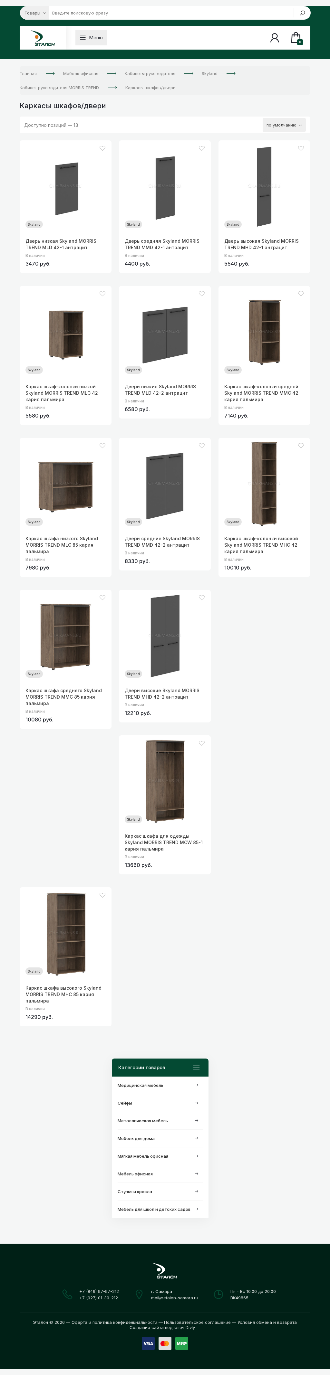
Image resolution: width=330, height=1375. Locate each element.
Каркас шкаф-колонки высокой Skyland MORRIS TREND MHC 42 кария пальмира (261, 545)
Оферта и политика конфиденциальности (114, 1322)
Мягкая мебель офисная (143, 1156)
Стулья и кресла (135, 1191)
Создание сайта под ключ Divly (162, 1327)
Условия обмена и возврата (267, 1322)
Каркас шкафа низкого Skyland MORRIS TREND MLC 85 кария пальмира (61, 545)
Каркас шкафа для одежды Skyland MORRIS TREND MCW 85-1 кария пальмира (164, 842)
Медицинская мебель (140, 1085)
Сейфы (125, 1103)
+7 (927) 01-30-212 (98, 1297)
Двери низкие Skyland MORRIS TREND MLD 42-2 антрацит (160, 390)
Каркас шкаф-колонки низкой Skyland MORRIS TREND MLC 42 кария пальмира (61, 393)
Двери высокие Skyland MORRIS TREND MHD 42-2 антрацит (162, 694)
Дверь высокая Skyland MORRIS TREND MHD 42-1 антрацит (261, 244)
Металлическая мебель (143, 1120)
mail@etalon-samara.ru (174, 1297)
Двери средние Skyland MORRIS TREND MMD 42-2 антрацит (162, 542)
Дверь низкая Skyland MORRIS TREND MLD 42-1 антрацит (60, 244)
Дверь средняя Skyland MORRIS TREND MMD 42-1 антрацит (162, 244)
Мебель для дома (136, 1138)
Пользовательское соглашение (197, 1322)
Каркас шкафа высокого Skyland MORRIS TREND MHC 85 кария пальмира (63, 994)
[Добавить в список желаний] (102, 148)
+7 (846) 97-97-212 (99, 1291)
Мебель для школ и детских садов (154, 1209)
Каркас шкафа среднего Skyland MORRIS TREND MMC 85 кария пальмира (63, 697)
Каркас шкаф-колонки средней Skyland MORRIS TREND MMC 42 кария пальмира (261, 393)
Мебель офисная (135, 1173)
